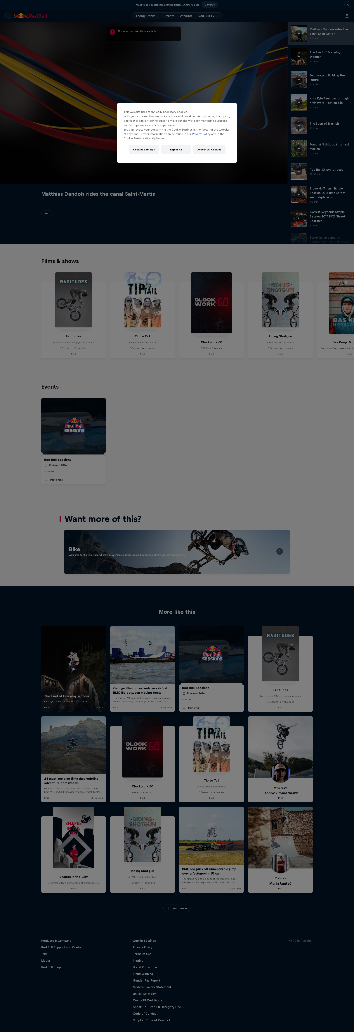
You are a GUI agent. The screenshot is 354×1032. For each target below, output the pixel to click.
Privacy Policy (201, 134)
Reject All (176, 149)
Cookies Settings (144, 149)
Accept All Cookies (209, 149)
